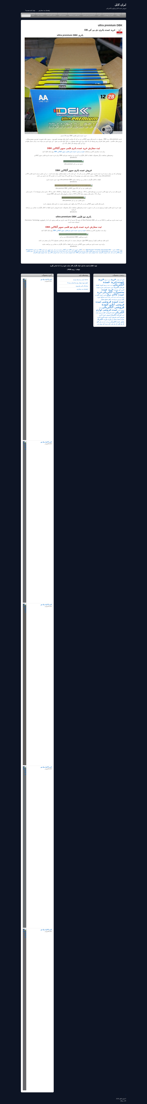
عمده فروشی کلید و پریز (107, 312)
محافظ (119, 319)
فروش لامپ (120, 317)
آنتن (99, 15)
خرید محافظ (104, 297)
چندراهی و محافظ (74, 15)
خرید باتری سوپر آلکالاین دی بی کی (76, 251)
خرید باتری (50, 249)
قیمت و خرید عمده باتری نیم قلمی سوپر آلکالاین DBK (69, 230)
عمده (121, 301)
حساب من (40, 15)
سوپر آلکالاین (29, 251)
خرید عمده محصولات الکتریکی (112, 290)
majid (117, 249)
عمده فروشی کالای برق (54, 252)
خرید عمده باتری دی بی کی (40, 251)
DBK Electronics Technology (93, 249)
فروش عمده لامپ (105, 315)
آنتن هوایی (118, 279)
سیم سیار (104, 299)
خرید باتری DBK (43, 249)
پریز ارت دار (107, 322)
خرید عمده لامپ (108, 287)
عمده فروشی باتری (93, 252)
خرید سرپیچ (107, 279)
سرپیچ (115, 299)
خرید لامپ (118, 297)
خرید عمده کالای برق (110, 293)
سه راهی (111, 299)
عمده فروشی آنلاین (110, 303)
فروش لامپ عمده (110, 317)
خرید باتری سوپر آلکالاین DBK (93, 251)
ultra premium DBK (106, 249)
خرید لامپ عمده (112, 297)
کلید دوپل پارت (101, 324)
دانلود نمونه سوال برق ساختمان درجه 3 (77, 283)
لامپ (102, 317)
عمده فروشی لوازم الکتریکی (40, 252)
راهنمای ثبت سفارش (44, 10)
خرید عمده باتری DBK (53, 251)
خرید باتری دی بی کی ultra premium (110, 251)
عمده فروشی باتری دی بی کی (67, 252)
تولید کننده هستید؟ (30, 10)
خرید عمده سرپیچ (108, 285)
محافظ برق (114, 319)
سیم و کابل (62, 15)
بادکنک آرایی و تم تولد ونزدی (80, 279)
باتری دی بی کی (58, 249)
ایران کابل (122, 1098)
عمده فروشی (110, 301)
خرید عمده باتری (63, 251)
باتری (114, 249)
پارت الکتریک (102, 319)
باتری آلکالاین (65, 249)
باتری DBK (71, 249)
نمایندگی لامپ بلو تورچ (82, 286)
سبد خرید (31, 15)
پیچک (121, 1100)
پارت (109, 319)
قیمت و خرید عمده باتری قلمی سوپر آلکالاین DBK (69, 151)
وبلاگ (118, 15)
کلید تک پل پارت (115, 324)
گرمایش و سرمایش (89, 15)
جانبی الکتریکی (51, 15)
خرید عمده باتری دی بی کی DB (99, 30)
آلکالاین (80, 249)
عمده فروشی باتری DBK (82, 252)
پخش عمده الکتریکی (117, 322)
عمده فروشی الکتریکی (104, 252)
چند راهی (101, 322)
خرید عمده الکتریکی (113, 283)
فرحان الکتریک (116, 315)
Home (123, 15)
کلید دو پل (107, 324)
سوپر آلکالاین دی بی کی (116, 252)
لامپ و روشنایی (108, 15)
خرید (113, 279)
